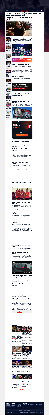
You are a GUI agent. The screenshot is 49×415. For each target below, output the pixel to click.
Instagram (25, 410)
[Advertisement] (22, 176)
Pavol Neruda (19, 405)
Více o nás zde (26, 407)
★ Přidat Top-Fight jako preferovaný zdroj (19, 88)
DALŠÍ (40, 13)
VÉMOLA (18, 13)
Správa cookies (29, 412)
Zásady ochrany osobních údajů (39, 412)
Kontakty (29, 410)
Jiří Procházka (17, 384)
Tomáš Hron (16, 307)
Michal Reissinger (21, 37)
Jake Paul (13, 406)
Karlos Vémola (19, 355)
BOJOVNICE (35, 13)
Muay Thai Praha (19, 406)
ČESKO (13, 13)
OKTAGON (30, 13)
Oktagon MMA (20, 338)
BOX (10, 13)
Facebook (20, 410)
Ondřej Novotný (19, 404)
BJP (15, 13)
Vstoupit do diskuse (19, 312)
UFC (7, 13)
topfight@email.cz (8, 406)
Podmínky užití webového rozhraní (23, 412)
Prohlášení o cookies (33, 412)
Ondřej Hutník (25, 307)
